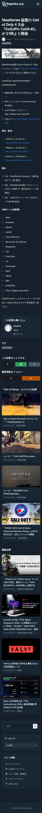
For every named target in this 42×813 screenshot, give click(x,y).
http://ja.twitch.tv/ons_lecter (18, 160)
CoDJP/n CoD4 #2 (29, 68)
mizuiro (17, 325)
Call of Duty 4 (7, 348)
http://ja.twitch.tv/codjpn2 (17, 142)
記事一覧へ (20, 334)
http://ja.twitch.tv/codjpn (17, 151)
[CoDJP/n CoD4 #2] (21, 53)
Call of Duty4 (7, 43)
